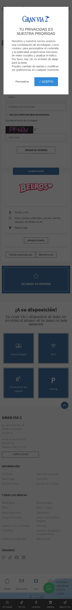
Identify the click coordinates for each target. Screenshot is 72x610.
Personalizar (22, 81)
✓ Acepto (46, 81)
